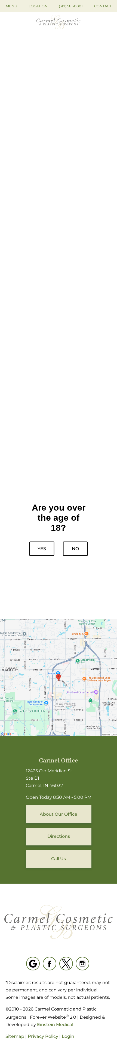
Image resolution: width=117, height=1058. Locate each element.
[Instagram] (82, 963)
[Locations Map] (58, 676)
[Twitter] (66, 963)
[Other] (33, 963)
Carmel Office (58, 761)
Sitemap (14, 1036)
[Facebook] (49, 963)
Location (38, 6)
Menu (11, 6)
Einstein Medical (55, 1024)
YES (42, 548)
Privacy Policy (43, 1036)
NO (75, 548)
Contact (102, 6)
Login (68, 1036)
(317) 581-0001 (71, 6)
